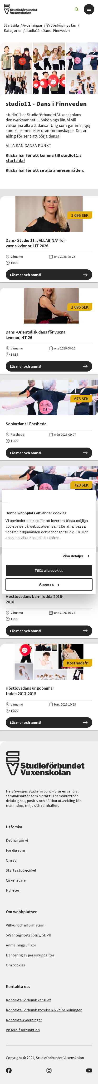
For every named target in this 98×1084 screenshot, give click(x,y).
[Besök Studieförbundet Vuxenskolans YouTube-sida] (89, 1072)
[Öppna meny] (89, 9)
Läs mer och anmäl (25, 274)
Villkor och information (25, 925)
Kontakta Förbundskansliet (28, 1000)
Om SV (11, 860)
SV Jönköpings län (61, 25)
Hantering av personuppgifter (30, 955)
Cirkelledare (16, 880)
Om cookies (15, 965)
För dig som (15, 850)
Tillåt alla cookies (49, 570)
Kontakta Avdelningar (24, 1019)
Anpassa (46, 584)
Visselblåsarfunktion (23, 1029)
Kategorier (13, 30)
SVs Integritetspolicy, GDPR (28, 935)
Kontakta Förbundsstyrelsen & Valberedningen (44, 1010)
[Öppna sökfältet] (76, 9)
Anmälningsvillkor (21, 945)
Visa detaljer (73, 556)
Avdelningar (32, 25)
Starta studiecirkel (21, 870)
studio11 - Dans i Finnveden (48, 30)
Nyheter (12, 890)
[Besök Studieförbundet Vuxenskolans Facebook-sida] (9, 1072)
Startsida (11, 25)
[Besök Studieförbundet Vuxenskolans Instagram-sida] (49, 1072)
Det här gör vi (17, 840)
